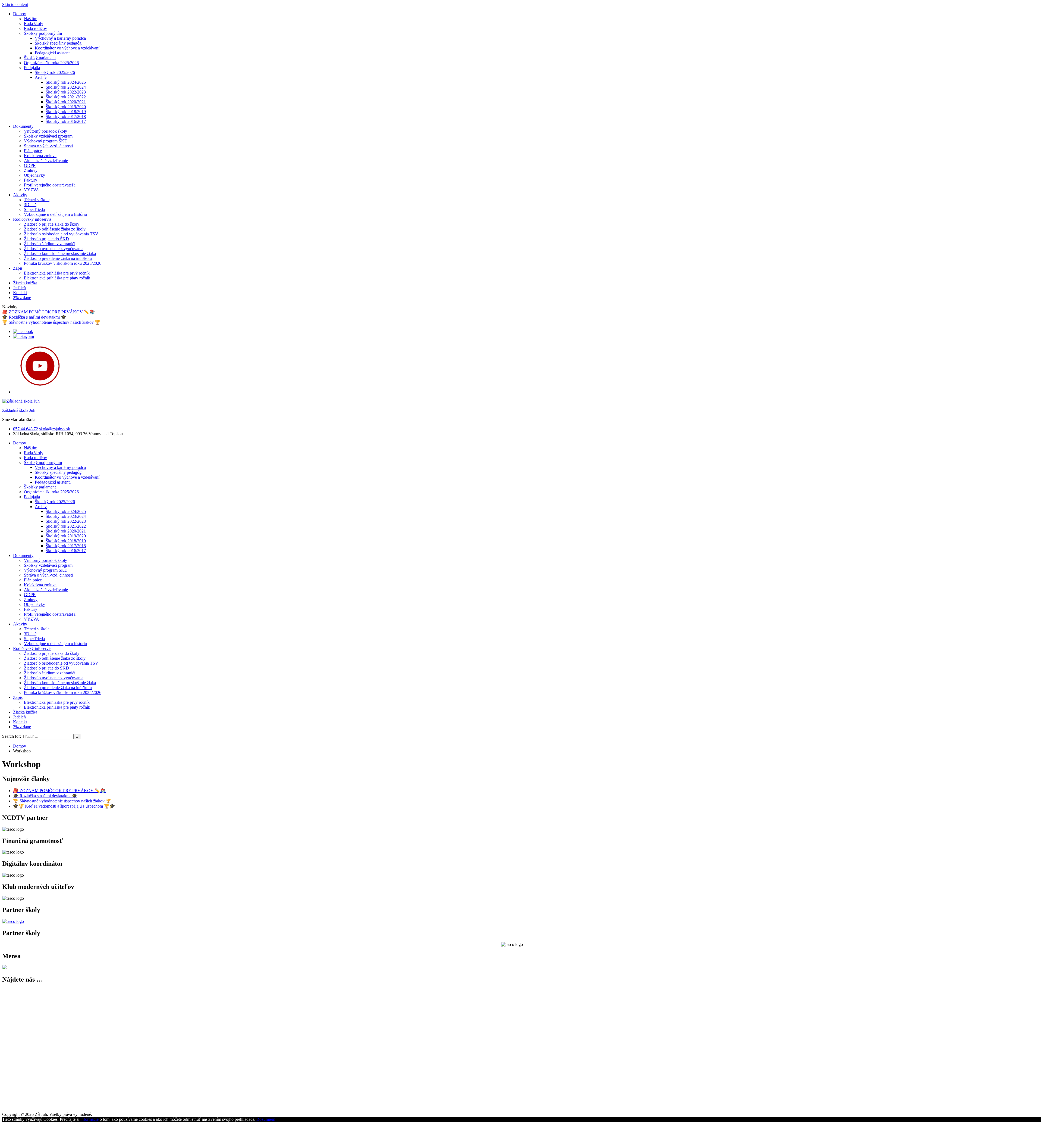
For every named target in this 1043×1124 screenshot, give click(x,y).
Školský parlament (40, 57)
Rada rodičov (35, 28)
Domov (19, 13)
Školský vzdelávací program (48, 136)
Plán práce (33, 150)
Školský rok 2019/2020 (66, 106)
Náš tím (30, 18)
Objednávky (34, 175)
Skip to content (15, 4)
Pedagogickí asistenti (53, 53)
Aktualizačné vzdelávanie (46, 160)
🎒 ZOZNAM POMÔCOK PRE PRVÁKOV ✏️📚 (48, 312)
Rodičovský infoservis (32, 219)
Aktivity (20, 194)
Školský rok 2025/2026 (55, 72)
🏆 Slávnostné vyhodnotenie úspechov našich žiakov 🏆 (51, 322)
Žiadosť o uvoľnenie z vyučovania (53, 248)
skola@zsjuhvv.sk (54, 428)
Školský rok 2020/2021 (66, 101)
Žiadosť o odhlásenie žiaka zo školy (55, 229)
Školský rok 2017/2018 (66, 116)
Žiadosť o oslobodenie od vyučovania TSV (61, 234)
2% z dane (22, 297)
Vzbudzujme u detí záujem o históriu (55, 214)
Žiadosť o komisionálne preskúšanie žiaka (60, 253)
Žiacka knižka (25, 283)
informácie (89, 1119)
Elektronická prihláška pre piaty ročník (57, 278)
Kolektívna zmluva (40, 155)
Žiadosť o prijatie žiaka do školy (51, 224)
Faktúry (30, 180)
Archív (41, 77)
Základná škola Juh (18, 410)
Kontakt (20, 292)
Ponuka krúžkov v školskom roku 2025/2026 (62, 263)
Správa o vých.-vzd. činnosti (48, 146)
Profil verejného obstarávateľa (50, 185)
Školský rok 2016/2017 (66, 121)
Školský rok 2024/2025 (66, 82)
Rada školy (33, 23)
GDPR (30, 165)
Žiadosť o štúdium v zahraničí (49, 243)
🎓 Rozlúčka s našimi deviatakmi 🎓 (34, 317)
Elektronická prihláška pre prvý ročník (57, 273)
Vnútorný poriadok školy (45, 131)
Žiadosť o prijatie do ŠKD (46, 238)
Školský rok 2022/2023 (66, 92)
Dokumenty (23, 126)
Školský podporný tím (43, 33)
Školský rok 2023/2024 (66, 87)
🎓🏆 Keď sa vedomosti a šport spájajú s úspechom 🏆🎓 (64, 806)
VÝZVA (31, 190)
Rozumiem (265, 1119)
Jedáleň (19, 287)
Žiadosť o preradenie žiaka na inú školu (58, 258)
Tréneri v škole (36, 199)
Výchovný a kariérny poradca (60, 38)
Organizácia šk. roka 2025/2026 (51, 62)
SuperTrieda (34, 209)
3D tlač (30, 204)
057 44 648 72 (25, 428)
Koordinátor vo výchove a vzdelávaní (67, 48)
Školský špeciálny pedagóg (58, 43)
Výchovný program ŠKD (46, 141)
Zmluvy (30, 170)
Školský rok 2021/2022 (66, 97)
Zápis (18, 268)
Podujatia (32, 67)
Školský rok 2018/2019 (66, 111)
